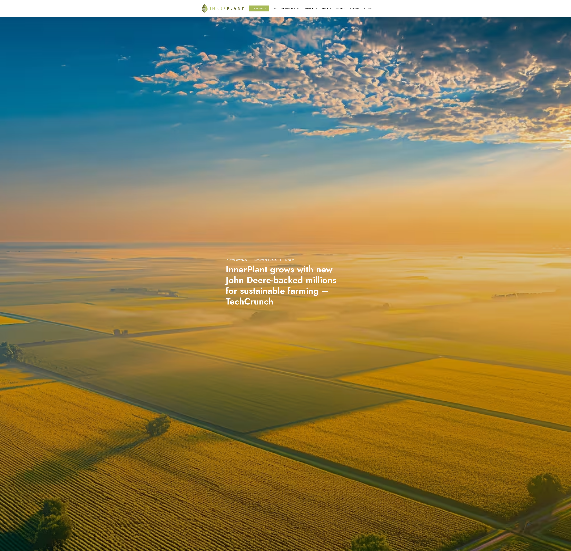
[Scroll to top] (565, 545)
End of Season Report (286, 8)
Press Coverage (238, 260)
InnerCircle (310, 8)
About (339, 8)
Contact (369, 8)
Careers (354, 8)
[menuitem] (260, 8)
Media (325, 8)
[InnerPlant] (223, 8)
